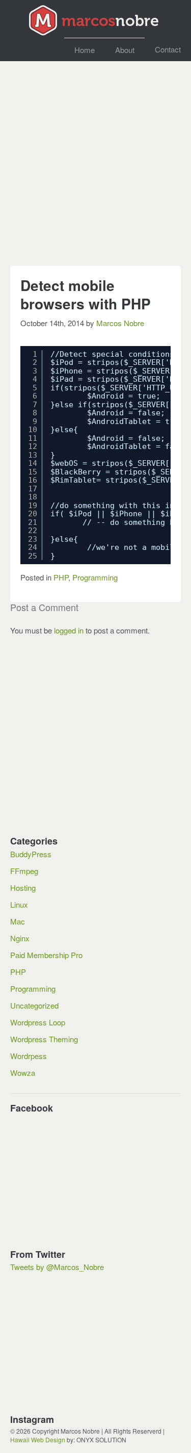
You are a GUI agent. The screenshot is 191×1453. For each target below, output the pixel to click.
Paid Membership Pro (46, 954)
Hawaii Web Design (37, 1439)
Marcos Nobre (120, 323)
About (124, 49)
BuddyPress (30, 854)
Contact (168, 49)
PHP (60, 577)
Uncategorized (34, 1005)
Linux (19, 904)
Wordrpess (28, 1055)
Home (84, 49)
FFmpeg (24, 870)
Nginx (20, 938)
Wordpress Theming (44, 1039)
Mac (17, 921)
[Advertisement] (95, 168)
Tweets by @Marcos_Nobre (57, 1266)
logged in (69, 630)
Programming (95, 577)
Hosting (23, 887)
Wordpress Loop (37, 1022)
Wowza (22, 1072)
